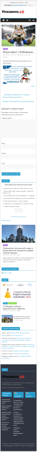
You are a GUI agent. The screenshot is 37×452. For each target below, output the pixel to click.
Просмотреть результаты (18, 216)
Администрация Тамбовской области (6, 407)
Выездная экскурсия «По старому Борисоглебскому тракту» (16, 96)
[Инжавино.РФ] (13, 373)
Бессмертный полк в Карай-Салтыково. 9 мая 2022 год (22, 317)
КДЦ (32, 86)
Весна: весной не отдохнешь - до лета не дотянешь (19, 198)
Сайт (3, 163)
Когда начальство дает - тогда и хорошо (16, 201)
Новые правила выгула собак (20, 333)
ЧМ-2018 (5, 57)
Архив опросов (6, 220)
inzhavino (14, 55)
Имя (4, 143)
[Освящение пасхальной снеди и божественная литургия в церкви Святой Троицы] (18, 226)
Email (4, 153)
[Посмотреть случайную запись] (33, 20)
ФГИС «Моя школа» (17, 335)
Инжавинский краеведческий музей (6, 401)
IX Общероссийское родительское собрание (14, 307)
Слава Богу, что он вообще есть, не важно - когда (18, 204)
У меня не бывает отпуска (11, 206)
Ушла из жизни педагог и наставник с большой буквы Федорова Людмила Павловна (17, 340)
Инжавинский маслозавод (21, 351)
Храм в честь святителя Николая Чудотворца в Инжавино (6, 426)
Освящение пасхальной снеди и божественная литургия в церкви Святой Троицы (18, 250)
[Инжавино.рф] (3, 20)
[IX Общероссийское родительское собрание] (18, 284)
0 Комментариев (23, 55)
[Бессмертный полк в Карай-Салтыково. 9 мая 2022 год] (7, 316)
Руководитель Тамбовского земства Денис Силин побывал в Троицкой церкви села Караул (18, 346)
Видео (5, 303)
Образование (12, 303)
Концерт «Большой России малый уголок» (18, 102)
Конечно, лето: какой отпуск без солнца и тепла (18, 188)
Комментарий (7, 118)
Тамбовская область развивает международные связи (18, 431)
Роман (3, 335)
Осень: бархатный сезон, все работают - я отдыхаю (19, 195)
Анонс (5, 49)
